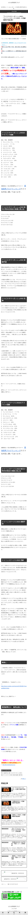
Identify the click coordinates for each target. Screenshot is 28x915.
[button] (25, 434)
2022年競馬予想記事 (7, 770)
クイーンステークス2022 (7, 775)
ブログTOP (14, 908)
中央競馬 (16, 775)
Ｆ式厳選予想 (5, 772)
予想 (21, 775)
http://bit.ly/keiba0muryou (9, 764)
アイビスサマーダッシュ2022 (16, 772)
